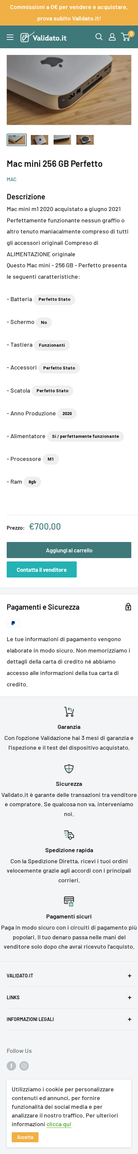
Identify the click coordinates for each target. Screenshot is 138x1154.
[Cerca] (99, 37)
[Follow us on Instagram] (24, 1066)
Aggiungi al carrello (69, 550)
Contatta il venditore (42, 569)
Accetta (25, 1137)
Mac (11, 179)
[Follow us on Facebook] (11, 1066)
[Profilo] (112, 37)
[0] (126, 37)
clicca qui (59, 1124)
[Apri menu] (10, 37)
